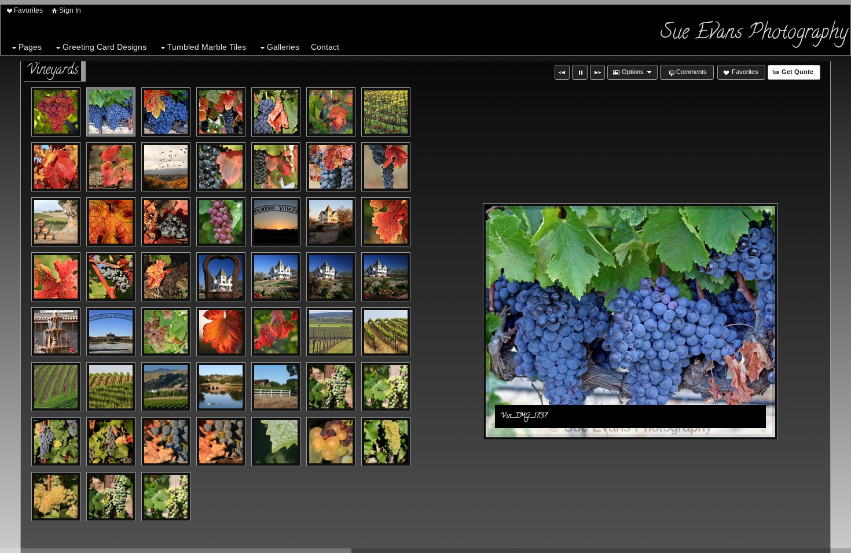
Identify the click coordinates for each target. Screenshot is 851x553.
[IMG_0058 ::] (166, 441)
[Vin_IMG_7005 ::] (331, 276)
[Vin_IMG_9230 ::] (166, 331)
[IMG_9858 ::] (331, 386)
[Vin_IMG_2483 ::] (56, 222)
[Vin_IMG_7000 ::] (276, 276)
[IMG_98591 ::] (166, 496)
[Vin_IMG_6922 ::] (386, 222)
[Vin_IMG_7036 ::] (56, 331)
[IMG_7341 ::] (221, 386)
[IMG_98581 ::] (111, 496)
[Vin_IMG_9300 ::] (221, 331)
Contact (325, 46)
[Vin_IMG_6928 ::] (111, 276)
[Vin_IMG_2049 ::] (221, 222)
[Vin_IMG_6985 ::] (166, 276)
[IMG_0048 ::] (56, 441)
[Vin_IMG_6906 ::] (331, 222)
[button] (562, 72)
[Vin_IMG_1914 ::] (166, 167)
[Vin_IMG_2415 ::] (221, 167)
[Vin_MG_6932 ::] (166, 222)
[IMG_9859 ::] (386, 386)
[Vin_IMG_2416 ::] (276, 167)
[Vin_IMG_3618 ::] (56, 386)
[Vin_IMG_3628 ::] (386, 112)
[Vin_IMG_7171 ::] (111, 386)
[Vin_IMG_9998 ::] (331, 331)
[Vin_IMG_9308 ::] (276, 331)
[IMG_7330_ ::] (166, 386)
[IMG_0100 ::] (386, 441)
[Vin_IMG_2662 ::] (111, 222)
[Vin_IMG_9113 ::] (56, 112)
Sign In (70, 10)
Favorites (28, 10)
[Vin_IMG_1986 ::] (276, 112)
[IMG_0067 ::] (221, 441)
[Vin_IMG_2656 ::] (56, 167)
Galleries (283, 46)
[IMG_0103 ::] (56, 496)
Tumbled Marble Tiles (206, 46)
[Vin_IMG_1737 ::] (111, 112)
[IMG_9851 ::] (276, 386)
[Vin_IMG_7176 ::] (386, 331)
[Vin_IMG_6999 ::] (221, 276)
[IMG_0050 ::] (111, 441)
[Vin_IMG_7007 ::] (386, 276)
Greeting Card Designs (104, 46)
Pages (30, 46)
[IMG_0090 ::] (276, 441)
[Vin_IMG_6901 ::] (276, 222)
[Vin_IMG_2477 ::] (386, 167)
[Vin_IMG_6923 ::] (56, 276)
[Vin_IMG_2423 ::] (331, 112)
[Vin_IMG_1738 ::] (166, 112)
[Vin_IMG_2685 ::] (111, 167)
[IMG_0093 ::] (331, 441)
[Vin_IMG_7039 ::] (111, 331)
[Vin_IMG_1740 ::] (221, 112)
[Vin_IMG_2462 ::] (331, 167)
